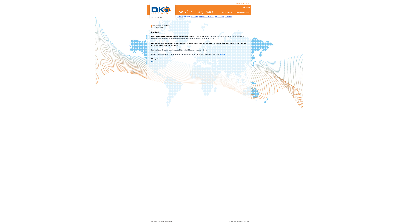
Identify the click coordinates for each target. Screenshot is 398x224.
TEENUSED (194, 17)
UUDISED (187, 17)
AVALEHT (180, 17)
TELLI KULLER (219, 17)
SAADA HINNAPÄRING (206, 17)
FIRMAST (154, 17)
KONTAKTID (160, 17)
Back (152, 61)
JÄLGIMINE (228, 17)
